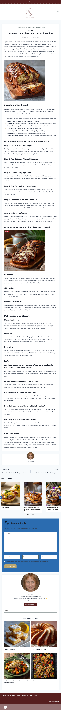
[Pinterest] (29, 2)
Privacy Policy (16, 695)
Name (7, 557)
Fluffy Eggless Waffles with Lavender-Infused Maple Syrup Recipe (32, 509)
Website (43, 557)
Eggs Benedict (5, 507)
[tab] (27, 514)
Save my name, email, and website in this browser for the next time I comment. (27, 561)
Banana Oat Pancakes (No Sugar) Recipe (14, 471)
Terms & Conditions (26, 695)
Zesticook (26, 37)
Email (25, 557)
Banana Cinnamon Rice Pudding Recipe (47, 471)
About (4, 695)
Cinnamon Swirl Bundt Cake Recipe (40, 649)
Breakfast (30, 30)
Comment (8, 533)
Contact (35, 695)
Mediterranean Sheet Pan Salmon (40, 681)
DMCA (9, 695)
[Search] (54, 610)
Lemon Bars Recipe (9, 649)
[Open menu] (57, 12)
